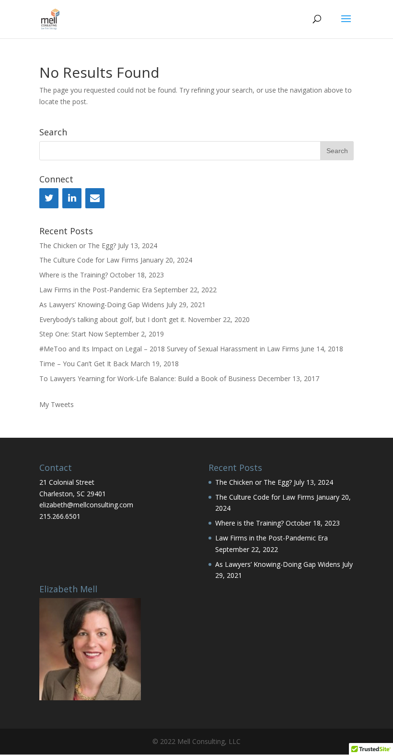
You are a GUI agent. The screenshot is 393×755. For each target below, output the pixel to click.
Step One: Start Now (71, 333)
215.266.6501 (60, 516)
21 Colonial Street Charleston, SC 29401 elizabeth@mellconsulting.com (86, 494)
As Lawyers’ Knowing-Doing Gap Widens (101, 304)
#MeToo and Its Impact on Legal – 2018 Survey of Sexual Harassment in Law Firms (169, 348)
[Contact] (94, 198)
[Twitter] (48, 198)
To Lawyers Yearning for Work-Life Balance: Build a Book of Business (147, 378)
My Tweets (56, 404)
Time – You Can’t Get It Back (83, 363)
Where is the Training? (73, 274)
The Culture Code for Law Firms (89, 259)
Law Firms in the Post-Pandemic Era (95, 289)
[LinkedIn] (71, 198)
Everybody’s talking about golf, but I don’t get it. (112, 319)
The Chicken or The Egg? (77, 245)
